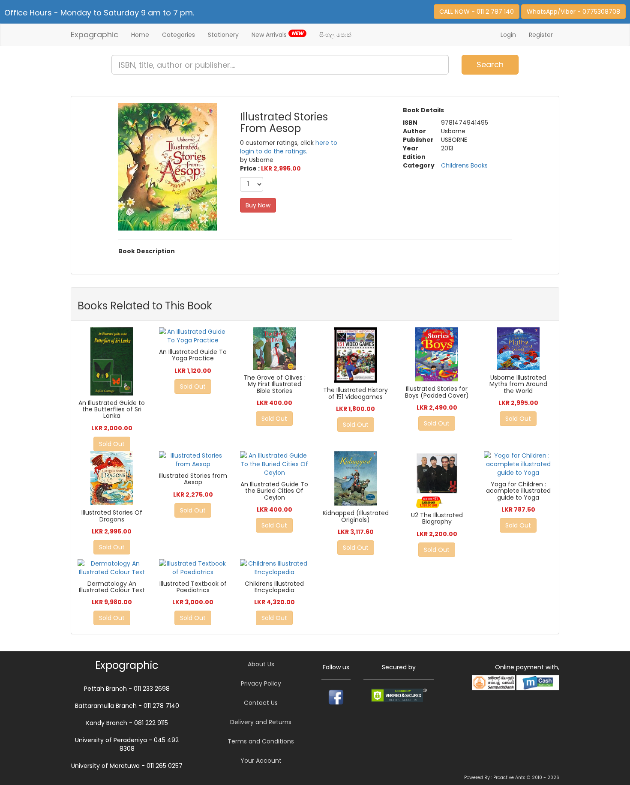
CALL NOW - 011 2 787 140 (476, 11)
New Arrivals (277, 34)
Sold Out (112, 444)
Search (490, 64)
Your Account (261, 760)
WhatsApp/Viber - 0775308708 (573, 11)
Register (541, 34)
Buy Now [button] (258, 205)
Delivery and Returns (260, 722)
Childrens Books (464, 165)
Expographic (94, 34)
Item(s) (604, 61)
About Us (261, 664)
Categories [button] (178, 34)
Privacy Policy (261, 683)
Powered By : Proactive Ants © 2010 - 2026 (511, 777)
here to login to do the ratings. (288, 147)
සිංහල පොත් (335, 34)
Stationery (223, 34)
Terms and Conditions (261, 741)
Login (508, 34)
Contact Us (261, 702)
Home (140, 34)
